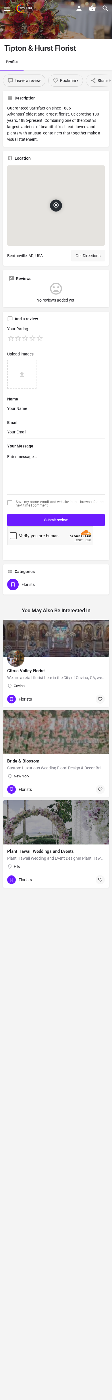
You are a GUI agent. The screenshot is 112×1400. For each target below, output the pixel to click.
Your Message (20, 446)
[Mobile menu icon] (7, 8)
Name (12, 399)
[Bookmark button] (100, 699)
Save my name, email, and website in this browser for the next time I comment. (59, 503)
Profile (12, 62)
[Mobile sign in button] (79, 8)
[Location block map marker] (56, 206)
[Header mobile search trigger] (105, 8)
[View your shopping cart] (92, 8)
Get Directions (88, 255)
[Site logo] (25, 8)
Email (12, 422)
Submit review (56, 520)
